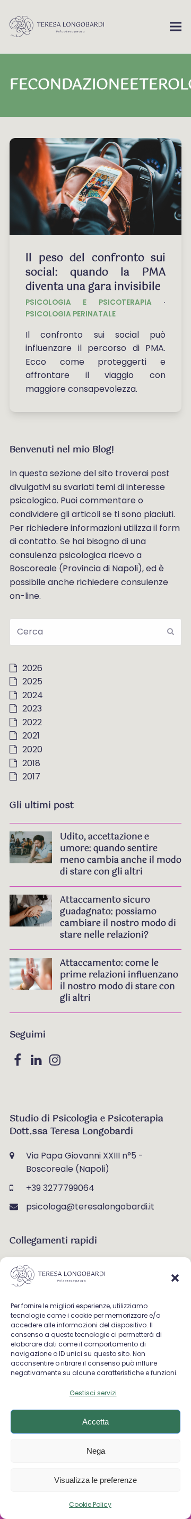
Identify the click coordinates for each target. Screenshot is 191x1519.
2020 (32, 749)
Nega (95, 1450)
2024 (32, 695)
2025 (32, 681)
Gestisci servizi (93, 1392)
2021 (31, 736)
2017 (31, 776)
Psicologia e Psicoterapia (88, 302)
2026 (32, 668)
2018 (31, 763)
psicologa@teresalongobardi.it (90, 1206)
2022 (32, 722)
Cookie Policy (90, 1504)
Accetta (95, 1421)
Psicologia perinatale (70, 314)
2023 (32, 708)
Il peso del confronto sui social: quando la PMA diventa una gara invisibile (95, 273)
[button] (175, 1278)
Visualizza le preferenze (95, 1479)
